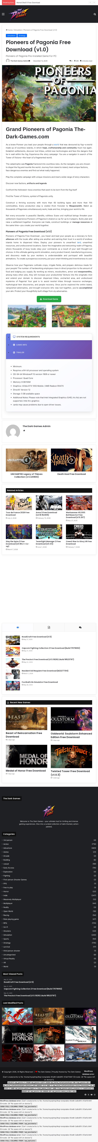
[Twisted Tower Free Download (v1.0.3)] (71, 756)
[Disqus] (49, 588)
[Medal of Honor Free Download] (26, 756)
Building (6, 860)
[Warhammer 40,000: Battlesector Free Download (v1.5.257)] (79, 502)
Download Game (50, 299)
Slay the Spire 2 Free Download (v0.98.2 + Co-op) (17, 544)
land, (79, 242)
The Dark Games (44, 1072)
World (5, 967)
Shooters (7, 931)
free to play (8, 888)
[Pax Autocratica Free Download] (49, 1052)
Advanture (7, 848)
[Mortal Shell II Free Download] (17, 1053)
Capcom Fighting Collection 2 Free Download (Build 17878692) (51, 648)
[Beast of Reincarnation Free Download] (26, 718)
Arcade (6, 856)
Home (10, 30)
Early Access (8, 868)
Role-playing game (11, 919)
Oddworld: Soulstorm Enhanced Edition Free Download (71, 735)
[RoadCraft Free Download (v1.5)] (13, 640)
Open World (8, 911)
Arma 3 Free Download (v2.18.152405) (46, 513)
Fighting (6, 876)
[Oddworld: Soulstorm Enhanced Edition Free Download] (71, 719)
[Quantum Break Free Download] (80, 1034)
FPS (5, 884)
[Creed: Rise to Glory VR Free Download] (79, 531)
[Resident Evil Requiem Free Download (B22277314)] (13, 674)
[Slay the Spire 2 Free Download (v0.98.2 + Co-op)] (19, 531)
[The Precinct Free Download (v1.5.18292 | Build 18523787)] (13, 663)
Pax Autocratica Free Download (29, 3)
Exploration (8, 872)
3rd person (7, 840)
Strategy (22, 36)
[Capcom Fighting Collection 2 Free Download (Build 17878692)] (13, 651)
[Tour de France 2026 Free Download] (19, 502)
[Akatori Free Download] (17, 1016)
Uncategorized (9, 955)
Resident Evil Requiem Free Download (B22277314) (45, 671)
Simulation (18, 30)
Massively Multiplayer (12, 899)
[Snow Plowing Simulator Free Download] (80, 1053)
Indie (5, 895)
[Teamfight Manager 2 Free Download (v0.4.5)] (49, 531)
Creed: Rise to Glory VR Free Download (79, 542)
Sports (6, 939)
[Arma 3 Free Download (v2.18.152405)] (49, 502)
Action (6, 844)
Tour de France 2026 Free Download (17, 513)
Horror (6, 891)
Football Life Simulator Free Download (40, 682)
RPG (5, 923)
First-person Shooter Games (15, 880)
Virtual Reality (9, 959)
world (56, 144)
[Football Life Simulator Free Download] (13, 685)
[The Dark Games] (19, 14)
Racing (6, 915)
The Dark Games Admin (19, 61)
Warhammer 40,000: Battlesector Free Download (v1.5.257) (75, 515)
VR (4, 963)
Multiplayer (8, 903)
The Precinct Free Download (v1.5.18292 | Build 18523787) (48, 659)
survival (6, 947)
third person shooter (11, 951)
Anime (6, 852)
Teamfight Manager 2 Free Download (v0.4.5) (48, 542)
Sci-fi (5, 927)
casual (6, 864)
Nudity (6, 907)
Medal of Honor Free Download (26, 770)
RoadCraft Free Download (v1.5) (37, 636)
